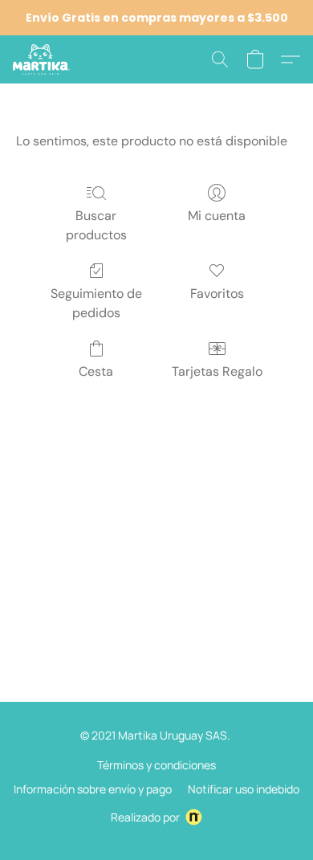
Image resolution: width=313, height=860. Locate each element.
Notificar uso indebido (243, 789)
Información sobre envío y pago (93, 789)
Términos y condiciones (156, 764)
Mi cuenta (217, 215)
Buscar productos (96, 225)
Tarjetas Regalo (217, 371)
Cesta (96, 371)
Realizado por (145, 817)
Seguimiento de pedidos (96, 303)
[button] (42, 59)
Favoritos (217, 293)
